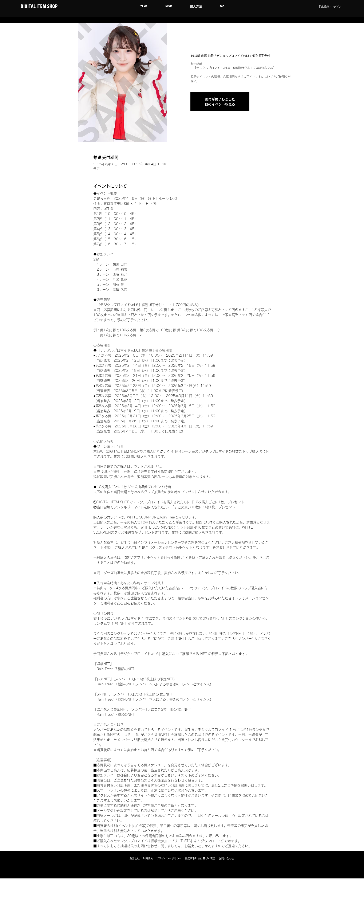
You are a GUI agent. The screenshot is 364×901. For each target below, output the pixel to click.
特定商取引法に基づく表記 (200, 858)
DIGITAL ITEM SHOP (39, 6)
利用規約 (148, 858)
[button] (143, 6)
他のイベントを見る (220, 104)
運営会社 (135, 858)
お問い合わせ (226, 858)
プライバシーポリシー (169, 858)
